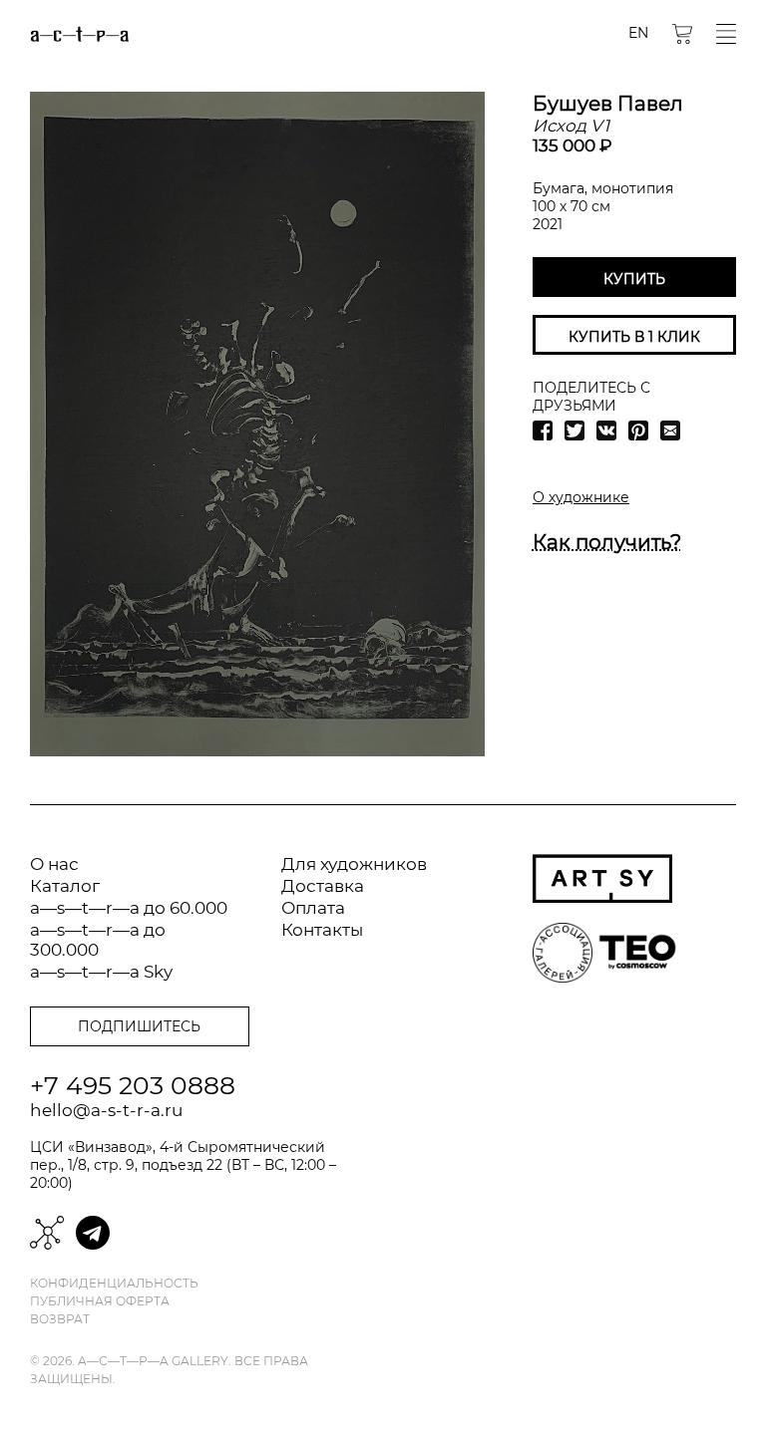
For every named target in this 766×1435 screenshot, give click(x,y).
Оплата (313, 908)
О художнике (581, 497)
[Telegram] (93, 1233)
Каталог (65, 886)
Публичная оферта (100, 1301)
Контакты (322, 930)
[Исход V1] (257, 424)
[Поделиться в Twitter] (574, 430)
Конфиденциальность (114, 1284)
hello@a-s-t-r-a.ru (106, 1110)
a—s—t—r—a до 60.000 (128, 908)
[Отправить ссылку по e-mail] (670, 430)
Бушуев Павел (608, 104)
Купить (634, 279)
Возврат (60, 1319)
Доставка (322, 886)
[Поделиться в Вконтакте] (606, 430)
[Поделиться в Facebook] (543, 430)
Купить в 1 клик (634, 337)
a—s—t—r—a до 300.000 (98, 940)
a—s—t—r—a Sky (101, 972)
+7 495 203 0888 (132, 1085)
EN (638, 33)
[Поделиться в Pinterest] (638, 430)
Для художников (354, 864)
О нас (54, 864)
